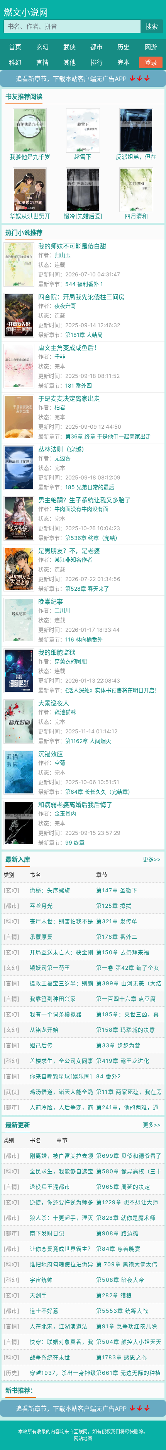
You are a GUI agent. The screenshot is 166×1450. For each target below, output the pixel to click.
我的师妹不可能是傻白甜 (72, 246)
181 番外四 (78, 385)
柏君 (59, 407)
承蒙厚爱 (41, 936)
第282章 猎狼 (114, 1295)
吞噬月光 (41, 905)
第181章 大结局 (84, 334)
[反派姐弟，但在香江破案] (136, 112)
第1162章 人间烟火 (88, 741)
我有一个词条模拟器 (56, 1014)
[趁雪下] (83, 112)
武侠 (69, 47)
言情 (42, 62)
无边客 (62, 458)
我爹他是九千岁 (30, 156)
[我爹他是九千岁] (30, 112)
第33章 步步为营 (118, 1045)
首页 (15, 47)
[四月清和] (136, 171)
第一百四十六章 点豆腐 (126, 998)
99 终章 (75, 842)
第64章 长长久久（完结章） (99, 791)
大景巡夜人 (53, 703)
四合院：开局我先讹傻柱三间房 (81, 297)
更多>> (152, 859)
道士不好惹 (44, 1310)
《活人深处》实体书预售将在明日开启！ (112, 690)
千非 (59, 356)
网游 (151, 47)
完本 (123, 62)
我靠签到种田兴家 (53, 998)
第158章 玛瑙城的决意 (125, 1029)
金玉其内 (65, 813)
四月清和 (136, 216)
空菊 (59, 762)
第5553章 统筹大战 (122, 1310)
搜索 (152, 26)
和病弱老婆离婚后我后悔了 (75, 805)
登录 (151, 62)
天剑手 (38, 1295)
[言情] (11, 936)
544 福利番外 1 (84, 284)
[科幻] (11, 921)
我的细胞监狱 (56, 652)
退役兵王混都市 (50, 1186)
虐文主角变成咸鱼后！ (69, 348)
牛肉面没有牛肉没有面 (81, 508)
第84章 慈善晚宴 (118, 1248)
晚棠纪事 (50, 601)
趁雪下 (82, 156)
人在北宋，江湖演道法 (59, 1326)
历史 (123, 47)
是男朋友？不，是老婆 (69, 551)
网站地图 (83, 1438)
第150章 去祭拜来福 (122, 952)
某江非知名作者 (73, 559)
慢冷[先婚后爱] (83, 216)
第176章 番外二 (116, 936)
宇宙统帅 (41, 1279)
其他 (69, 62)
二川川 (62, 610)
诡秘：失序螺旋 (50, 890)
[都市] (11, 905)
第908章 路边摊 (117, 1233)
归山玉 (62, 255)
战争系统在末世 (50, 1357)
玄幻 (42, 47)
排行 (96, 62)
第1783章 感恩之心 (121, 1357)
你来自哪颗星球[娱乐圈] (61, 1076)
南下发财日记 (47, 1233)
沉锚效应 (50, 754)
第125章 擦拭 (114, 905)
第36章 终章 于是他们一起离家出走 (108, 436)
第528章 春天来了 (87, 588)
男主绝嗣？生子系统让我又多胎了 (84, 500)
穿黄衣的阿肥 (70, 661)
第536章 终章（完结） (92, 537)
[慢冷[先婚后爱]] (83, 171)
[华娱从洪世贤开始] (30, 171)
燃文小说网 (25, 12)
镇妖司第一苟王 (50, 967)
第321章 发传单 (116, 921)
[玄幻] (11, 890)
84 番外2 (108, 1076)
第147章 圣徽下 (116, 890)
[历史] (11, 1372)
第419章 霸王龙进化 (122, 1060)
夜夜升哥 (65, 305)
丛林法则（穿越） (63, 449)
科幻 (15, 62)
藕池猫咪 (65, 712)
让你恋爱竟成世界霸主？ (61, 1248)
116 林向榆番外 (84, 639)
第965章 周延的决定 (123, 1186)
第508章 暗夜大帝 (120, 1279)
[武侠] (11, 1091)
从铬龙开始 (44, 1029)
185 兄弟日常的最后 (89, 487)
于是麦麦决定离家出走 (69, 398)
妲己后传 (41, 1045)
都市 (96, 47)
